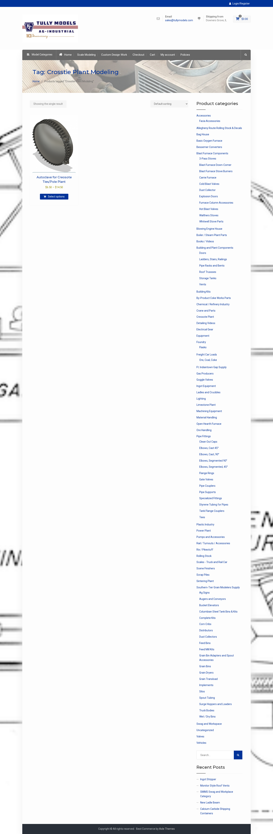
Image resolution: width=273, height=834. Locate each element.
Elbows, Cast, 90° (209, 454)
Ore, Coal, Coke (208, 359)
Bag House (202, 134)
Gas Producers (205, 373)
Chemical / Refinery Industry (213, 304)
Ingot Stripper (208, 779)
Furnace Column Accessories (216, 202)
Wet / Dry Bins (207, 716)
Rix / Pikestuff (204, 549)
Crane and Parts (205, 310)
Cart (152, 54)
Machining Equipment (209, 411)
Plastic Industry (205, 524)
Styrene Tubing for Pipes (213, 504)
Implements (206, 685)
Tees (202, 517)
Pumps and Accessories (210, 536)
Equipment (202, 335)
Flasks (203, 347)
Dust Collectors (208, 636)
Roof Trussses (207, 271)
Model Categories (42, 54)
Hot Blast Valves (208, 209)
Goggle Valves (204, 379)
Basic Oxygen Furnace (209, 140)
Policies (185, 54)
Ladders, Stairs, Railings (213, 259)
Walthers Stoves (208, 215)
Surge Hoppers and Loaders (215, 704)
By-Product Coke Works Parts (213, 297)
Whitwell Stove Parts (211, 221)
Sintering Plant (205, 581)
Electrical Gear (204, 329)
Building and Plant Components (214, 247)
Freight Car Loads (206, 354)
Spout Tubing (207, 697)
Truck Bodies (206, 710)
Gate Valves (206, 479)
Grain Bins (205, 666)
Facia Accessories (209, 120)
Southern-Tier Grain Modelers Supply (218, 587)
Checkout (138, 54)
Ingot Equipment (206, 386)
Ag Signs (204, 592)
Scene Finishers (205, 568)
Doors (202, 252)
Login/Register (241, 3)
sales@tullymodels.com (179, 20)
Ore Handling (204, 430)
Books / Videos (205, 241)
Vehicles (201, 742)
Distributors (206, 630)
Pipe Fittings (203, 436)
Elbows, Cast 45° (209, 447)
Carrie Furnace (207, 177)
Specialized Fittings (210, 498)
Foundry (201, 342)
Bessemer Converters (209, 147)
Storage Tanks (207, 278)
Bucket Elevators (209, 605)
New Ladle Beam (210, 802)
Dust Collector (207, 190)
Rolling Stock (204, 555)
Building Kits (203, 291)
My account (168, 54)
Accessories (203, 115)
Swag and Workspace (209, 723)
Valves (200, 736)
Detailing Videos (205, 323)
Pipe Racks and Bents (212, 265)
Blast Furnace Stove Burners (216, 171)
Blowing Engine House (209, 228)
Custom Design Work (114, 54)
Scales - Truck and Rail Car (211, 562)
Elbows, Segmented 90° (213, 460)
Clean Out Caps (208, 441)
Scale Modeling (86, 54)
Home (68, 54)
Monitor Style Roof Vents (215, 785)
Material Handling (206, 417)
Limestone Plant (206, 404)
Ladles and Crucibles (208, 392)
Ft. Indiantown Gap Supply (211, 367)
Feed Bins (205, 643)
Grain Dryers (206, 672)
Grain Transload (208, 678)
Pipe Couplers (207, 485)
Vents (202, 284)
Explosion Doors (208, 196)
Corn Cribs (205, 624)
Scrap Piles (202, 574)
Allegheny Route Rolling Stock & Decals (219, 128)
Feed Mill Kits (206, 649)
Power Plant (203, 530)
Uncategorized (205, 730)
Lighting (201, 398)
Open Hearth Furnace (208, 423)
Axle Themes (167, 828)
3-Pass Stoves (207, 158)
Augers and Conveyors (212, 598)
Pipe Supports (207, 492)
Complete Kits (207, 617)
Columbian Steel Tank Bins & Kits (218, 611)
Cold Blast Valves (209, 183)
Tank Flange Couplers (211, 510)
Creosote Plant (205, 316)
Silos (202, 691)
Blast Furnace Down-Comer (215, 164)
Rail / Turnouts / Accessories (213, 543)
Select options (56, 196)
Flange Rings (206, 473)
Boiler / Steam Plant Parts (211, 235)
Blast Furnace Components (212, 153)
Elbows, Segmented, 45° (213, 466)
